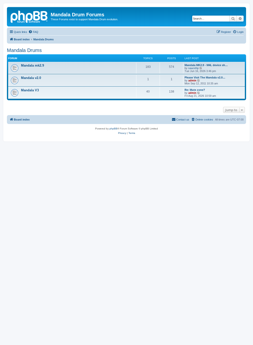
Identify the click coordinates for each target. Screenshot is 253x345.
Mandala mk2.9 (32, 65)
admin (192, 80)
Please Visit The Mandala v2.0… (205, 77)
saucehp (193, 68)
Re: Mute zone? (195, 89)
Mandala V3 (30, 90)
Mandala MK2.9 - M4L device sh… (206, 65)
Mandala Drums (24, 50)
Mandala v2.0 (31, 78)
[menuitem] (33, 32)
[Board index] (29, 16)
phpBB (113, 128)
